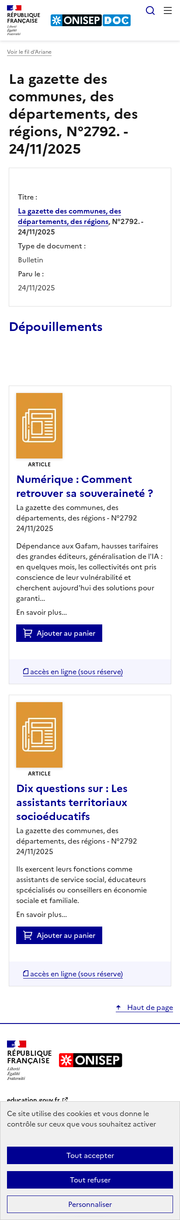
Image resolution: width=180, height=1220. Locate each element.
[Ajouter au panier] (30, 633)
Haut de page (149, 1007)
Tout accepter (90, 1155)
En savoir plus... (41, 612)
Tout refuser (90, 1180)
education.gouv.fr (33, 1100)
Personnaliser (90, 1204)
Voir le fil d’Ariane (29, 52)
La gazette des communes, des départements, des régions (69, 216)
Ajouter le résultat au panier (66, 365)
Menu (168, 10)
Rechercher (150, 10)
